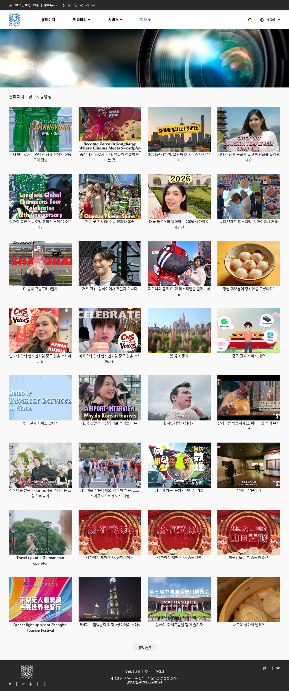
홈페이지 (48, 19)
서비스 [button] (113, 19)
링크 (148, 672)
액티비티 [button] (80, 19)
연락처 (159, 672)
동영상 (46, 96)
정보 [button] (144, 19)
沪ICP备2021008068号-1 (144, 682)
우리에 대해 (132, 672)
